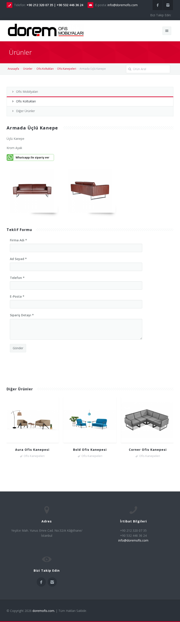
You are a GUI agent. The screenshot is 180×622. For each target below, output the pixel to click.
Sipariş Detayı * (22, 315)
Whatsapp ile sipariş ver (32, 157)
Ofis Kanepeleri (66, 69)
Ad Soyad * (18, 259)
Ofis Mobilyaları (27, 91)
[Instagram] (168, 5)
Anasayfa (13, 69)
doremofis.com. (43, 611)
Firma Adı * (18, 240)
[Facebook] (158, 5)
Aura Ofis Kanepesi (32, 449)
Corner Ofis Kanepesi (148, 449)
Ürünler (27, 69)
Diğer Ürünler (25, 111)
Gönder (18, 348)
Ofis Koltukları (45, 69)
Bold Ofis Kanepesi (90, 449)
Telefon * (17, 278)
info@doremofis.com (123, 5)
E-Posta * (17, 296)
